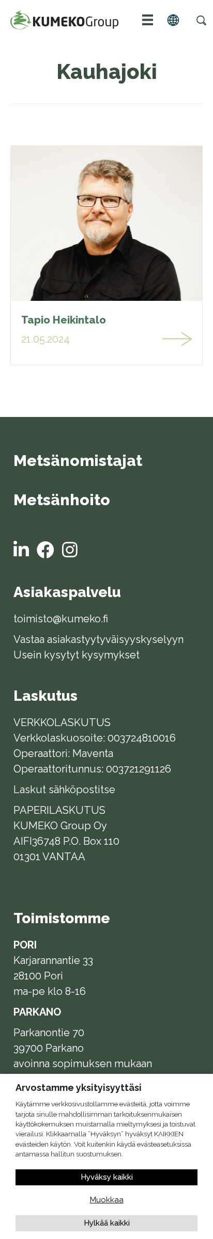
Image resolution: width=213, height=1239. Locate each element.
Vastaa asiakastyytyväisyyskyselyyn (98, 639)
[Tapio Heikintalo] (106, 223)
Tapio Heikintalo (63, 320)
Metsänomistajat (77, 461)
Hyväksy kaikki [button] (107, 1177)
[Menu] (148, 20)
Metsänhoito (61, 500)
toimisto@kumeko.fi (60, 619)
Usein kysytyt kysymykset (76, 655)
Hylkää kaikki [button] (107, 1223)
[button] (201, 20)
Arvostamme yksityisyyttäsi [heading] (79, 1087)
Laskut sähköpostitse (64, 789)
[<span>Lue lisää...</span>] (177, 339)
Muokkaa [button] (107, 1199)
